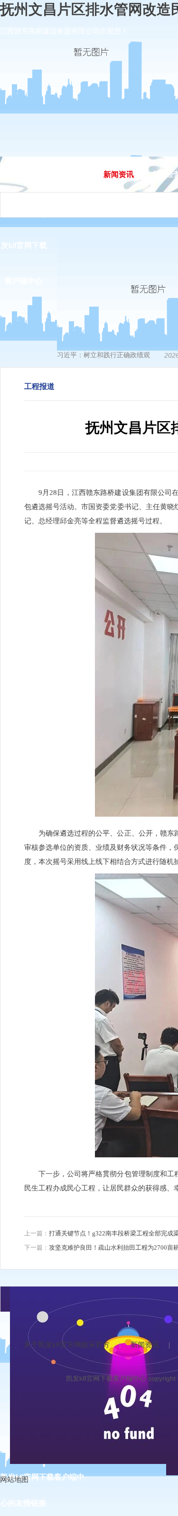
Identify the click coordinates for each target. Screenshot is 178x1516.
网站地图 (14, 1479)
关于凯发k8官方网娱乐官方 (67, 1345)
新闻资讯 (118, 174)
